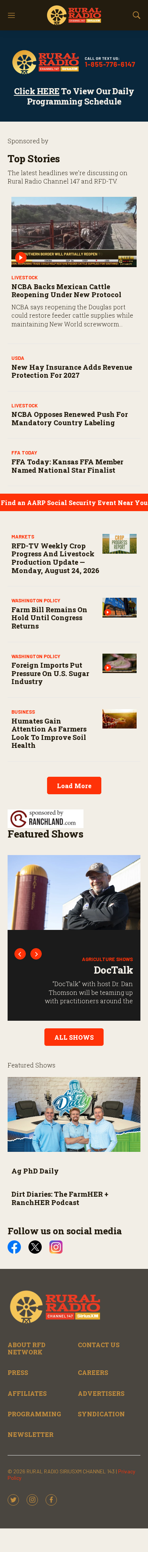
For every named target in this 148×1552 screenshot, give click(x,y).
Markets (22, 537)
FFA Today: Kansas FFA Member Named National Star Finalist (67, 466)
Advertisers (101, 1393)
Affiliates (27, 1393)
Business (23, 712)
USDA (17, 358)
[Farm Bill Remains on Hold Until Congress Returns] (119, 607)
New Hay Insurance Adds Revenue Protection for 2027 (71, 371)
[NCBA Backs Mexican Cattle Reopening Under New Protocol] (74, 232)
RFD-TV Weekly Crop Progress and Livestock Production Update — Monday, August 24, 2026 (55, 558)
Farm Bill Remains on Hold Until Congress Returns (49, 617)
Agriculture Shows (107, 959)
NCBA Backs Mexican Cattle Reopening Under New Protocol (66, 290)
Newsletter (31, 1434)
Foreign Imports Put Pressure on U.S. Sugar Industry (50, 673)
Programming (34, 1413)
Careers (93, 1372)
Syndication (101, 1413)
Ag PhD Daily (35, 1170)
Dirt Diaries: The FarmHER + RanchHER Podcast (60, 1198)
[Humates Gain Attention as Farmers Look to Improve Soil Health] (119, 718)
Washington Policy (35, 600)
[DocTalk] (74, 892)
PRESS (18, 1372)
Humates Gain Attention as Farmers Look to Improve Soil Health (49, 733)
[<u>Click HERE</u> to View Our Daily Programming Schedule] (74, 62)
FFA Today (24, 453)
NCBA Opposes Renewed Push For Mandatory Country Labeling (69, 418)
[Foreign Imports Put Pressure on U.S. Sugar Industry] (119, 663)
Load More (74, 786)
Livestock (24, 277)
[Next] (36, 954)
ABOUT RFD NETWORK (27, 1348)
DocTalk (113, 969)
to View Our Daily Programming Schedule (74, 96)
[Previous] (20, 954)
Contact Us (99, 1344)
